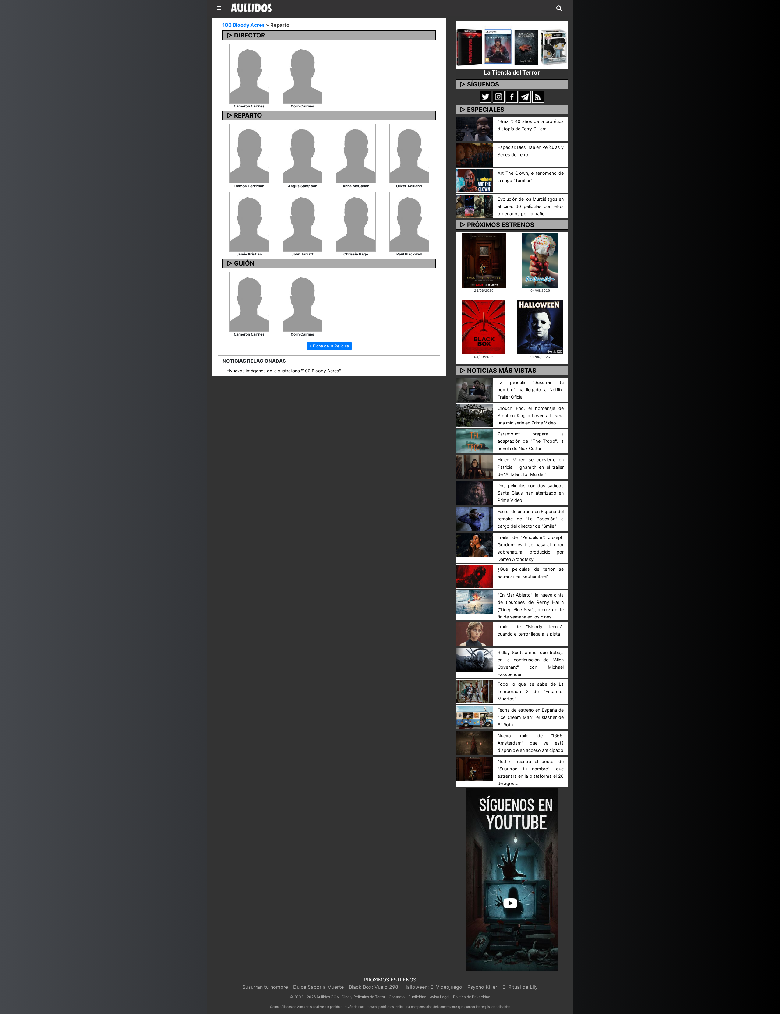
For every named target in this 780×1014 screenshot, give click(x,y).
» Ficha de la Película (329, 345)
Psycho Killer (482, 987)
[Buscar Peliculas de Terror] (559, 8)
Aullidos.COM (328, 997)
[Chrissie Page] (356, 221)
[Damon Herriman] (249, 153)
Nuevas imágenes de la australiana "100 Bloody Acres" (285, 370)
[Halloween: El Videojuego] (540, 326)
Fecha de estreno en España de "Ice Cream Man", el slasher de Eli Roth (531, 717)
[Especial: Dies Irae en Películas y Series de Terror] (474, 154)
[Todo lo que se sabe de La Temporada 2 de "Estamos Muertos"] (474, 691)
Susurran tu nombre (265, 987)
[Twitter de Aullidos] (485, 96)
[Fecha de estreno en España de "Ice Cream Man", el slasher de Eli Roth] (474, 717)
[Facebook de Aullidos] (512, 96)
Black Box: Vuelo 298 (373, 987)
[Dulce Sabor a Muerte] (540, 260)
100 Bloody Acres (243, 25)
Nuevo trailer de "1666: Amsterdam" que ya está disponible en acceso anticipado (531, 743)
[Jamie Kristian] (249, 221)
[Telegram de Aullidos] (525, 96)
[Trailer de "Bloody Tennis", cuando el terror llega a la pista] (474, 633)
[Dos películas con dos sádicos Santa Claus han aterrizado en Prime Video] (474, 492)
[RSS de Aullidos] (538, 96)
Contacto (397, 997)
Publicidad (417, 997)
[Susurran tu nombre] (484, 260)
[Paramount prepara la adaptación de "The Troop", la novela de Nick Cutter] (474, 441)
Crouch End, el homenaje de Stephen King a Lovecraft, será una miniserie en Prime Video (531, 415)
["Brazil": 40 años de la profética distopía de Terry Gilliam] (474, 128)
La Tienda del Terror (512, 72)
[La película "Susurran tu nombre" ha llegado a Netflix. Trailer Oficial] (474, 389)
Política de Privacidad (471, 997)
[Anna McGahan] (356, 153)
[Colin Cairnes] (302, 73)
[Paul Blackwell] (409, 221)
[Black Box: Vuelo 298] (483, 326)
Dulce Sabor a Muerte (318, 987)
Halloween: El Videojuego (432, 987)
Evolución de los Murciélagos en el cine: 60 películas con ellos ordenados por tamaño (531, 206)
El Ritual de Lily (520, 987)
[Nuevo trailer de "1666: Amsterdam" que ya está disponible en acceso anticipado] (474, 743)
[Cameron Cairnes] (249, 73)
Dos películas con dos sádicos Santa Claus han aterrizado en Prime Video (531, 493)
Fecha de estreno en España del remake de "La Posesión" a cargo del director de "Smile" (531, 519)
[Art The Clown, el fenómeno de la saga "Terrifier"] (474, 180)
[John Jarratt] (302, 221)
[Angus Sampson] (302, 153)
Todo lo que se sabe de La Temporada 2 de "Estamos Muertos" (531, 691)
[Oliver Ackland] (409, 153)
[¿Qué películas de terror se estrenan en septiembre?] (474, 576)
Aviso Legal (439, 997)
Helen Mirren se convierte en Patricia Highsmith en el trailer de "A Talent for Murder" (531, 467)
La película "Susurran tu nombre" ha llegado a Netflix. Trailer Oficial (531, 390)
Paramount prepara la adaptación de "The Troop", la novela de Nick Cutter (531, 441)
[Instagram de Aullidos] (499, 96)
